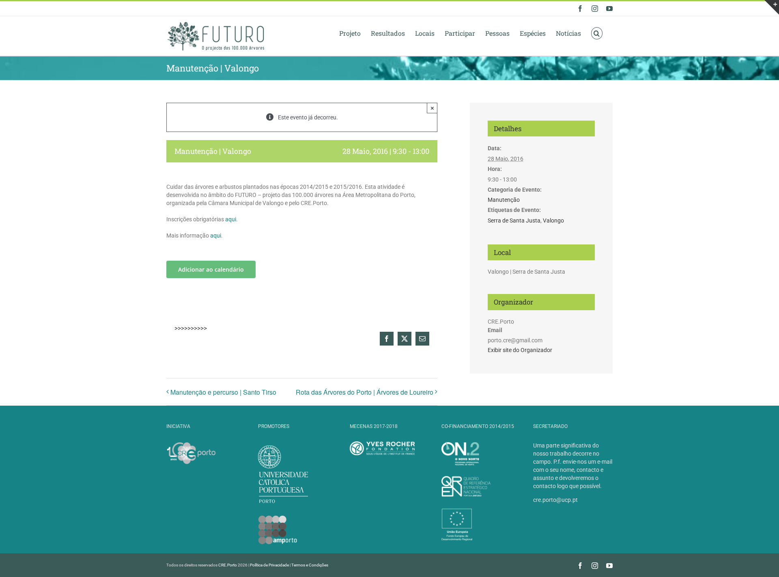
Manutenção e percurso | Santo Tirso (223, 392)
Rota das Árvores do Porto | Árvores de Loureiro (364, 392)
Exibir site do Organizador (520, 350)
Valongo (553, 220)
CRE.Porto (228, 565)
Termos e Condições (309, 565)
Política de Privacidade (269, 565)
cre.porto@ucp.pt (555, 500)
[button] (597, 33)
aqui (230, 219)
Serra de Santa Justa (514, 220)
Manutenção (504, 200)
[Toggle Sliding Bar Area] (771, 7)
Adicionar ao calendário (211, 269)
